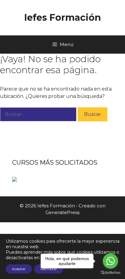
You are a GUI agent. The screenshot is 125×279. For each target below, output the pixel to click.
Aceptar (19, 268)
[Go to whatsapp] (110, 261)
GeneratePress (62, 212)
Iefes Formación (62, 17)
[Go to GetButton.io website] (110, 273)
